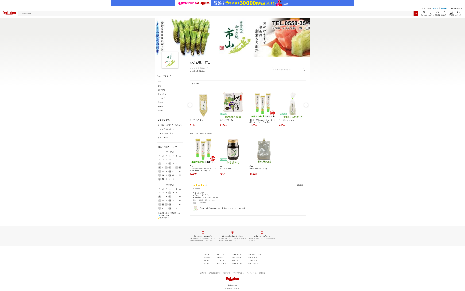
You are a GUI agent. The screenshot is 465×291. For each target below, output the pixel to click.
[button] (456, 8)
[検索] (416, 13)
